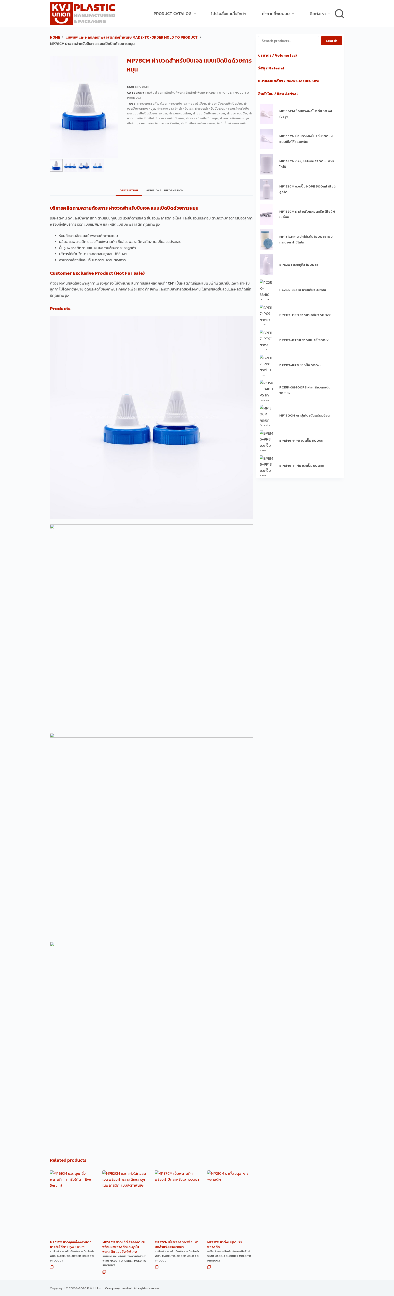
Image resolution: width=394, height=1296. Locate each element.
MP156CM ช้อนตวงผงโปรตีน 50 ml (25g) (305, 113)
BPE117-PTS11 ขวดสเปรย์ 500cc (304, 340)
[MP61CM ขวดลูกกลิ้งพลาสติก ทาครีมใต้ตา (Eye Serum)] (73, 1204)
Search (331, 40)
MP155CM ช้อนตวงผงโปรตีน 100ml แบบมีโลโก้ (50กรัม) (306, 138)
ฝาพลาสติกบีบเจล (171, 118)
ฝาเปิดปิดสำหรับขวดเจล (198, 123)
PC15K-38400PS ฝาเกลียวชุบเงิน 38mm (304, 390)
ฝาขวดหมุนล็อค (180, 113)
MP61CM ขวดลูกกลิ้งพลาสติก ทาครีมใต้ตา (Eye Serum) (70, 1244)
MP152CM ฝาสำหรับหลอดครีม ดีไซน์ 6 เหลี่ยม (307, 214)
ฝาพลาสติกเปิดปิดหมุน (202, 118)
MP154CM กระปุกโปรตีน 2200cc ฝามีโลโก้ (306, 163)
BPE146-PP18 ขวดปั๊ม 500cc (301, 465)
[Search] (339, 13)
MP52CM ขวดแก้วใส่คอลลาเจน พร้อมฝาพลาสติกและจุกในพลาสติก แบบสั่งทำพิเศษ (123, 1247)
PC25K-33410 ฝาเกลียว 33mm (302, 289)
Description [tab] (129, 190)
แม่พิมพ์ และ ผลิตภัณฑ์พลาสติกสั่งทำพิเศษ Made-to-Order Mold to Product (72, 1256)
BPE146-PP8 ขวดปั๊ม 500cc (301, 440)
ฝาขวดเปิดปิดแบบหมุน (209, 113)
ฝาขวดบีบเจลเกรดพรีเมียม (187, 103)
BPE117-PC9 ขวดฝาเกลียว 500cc (305, 314)
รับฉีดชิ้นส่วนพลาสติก (232, 123)
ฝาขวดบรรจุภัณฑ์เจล (152, 103)
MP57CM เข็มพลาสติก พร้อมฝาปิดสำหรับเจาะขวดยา (176, 1244)
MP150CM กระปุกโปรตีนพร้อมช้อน (304, 415)
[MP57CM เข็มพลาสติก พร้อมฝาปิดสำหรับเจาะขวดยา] (177, 1204)
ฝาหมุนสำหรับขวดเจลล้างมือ (158, 123)
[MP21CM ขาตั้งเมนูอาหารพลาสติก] (230, 1204)
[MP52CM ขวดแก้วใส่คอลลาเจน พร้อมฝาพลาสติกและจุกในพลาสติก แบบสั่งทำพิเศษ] (125, 1204)
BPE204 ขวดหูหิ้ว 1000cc (298, 264)
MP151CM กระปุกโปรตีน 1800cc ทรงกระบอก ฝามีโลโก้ (306, 239)
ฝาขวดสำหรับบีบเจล (209, 108)
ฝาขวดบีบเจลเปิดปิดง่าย (225, 103)
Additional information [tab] (164, 190)
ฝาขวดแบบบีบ (237, 113)
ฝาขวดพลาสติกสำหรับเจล (175, 108)
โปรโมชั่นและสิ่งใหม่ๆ (228, 14)
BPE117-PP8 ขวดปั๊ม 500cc (300, 365)
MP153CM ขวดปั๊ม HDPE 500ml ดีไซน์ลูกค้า (307, 189)
